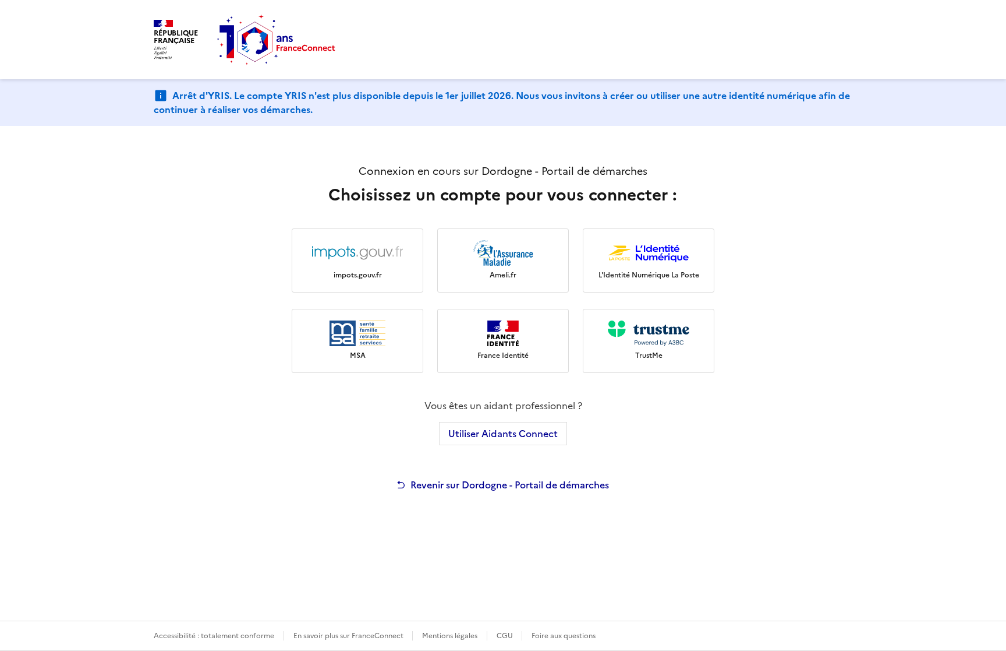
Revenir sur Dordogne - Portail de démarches (509, 485)
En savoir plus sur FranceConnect (349, 636)
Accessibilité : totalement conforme (214, 636)
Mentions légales (449, 636)
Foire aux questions (564, 636)
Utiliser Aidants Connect (503, 434)
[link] (357, 260)
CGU (506, 636)
